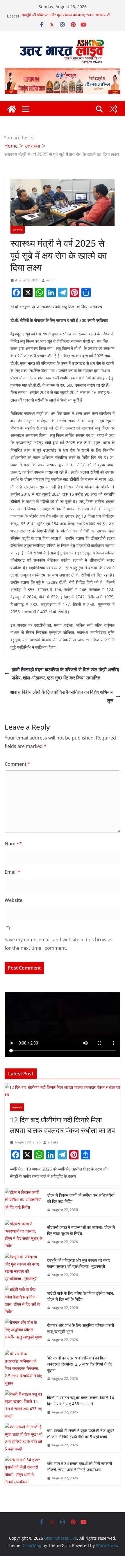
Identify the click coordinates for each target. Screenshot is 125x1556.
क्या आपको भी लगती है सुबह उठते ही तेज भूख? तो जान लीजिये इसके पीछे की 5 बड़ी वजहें (80, 1433)
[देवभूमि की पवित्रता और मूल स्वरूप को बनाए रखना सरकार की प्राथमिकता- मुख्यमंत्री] (23, 1267)
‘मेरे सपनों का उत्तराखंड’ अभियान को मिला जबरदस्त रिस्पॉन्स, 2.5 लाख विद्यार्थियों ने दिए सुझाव (79, 1364)
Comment (17, 764)
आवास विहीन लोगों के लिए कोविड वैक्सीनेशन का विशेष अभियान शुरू (61, 696)
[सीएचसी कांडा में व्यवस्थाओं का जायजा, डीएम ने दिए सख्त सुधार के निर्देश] (23, 1235)
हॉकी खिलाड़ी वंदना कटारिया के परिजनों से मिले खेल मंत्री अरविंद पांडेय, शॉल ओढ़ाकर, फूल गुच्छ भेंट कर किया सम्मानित (65, 673)
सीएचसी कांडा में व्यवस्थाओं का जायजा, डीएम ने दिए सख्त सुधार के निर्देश (81, 1230)
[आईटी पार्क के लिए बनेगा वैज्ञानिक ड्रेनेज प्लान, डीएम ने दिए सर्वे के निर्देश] (23, 1300)
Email (12, 872)
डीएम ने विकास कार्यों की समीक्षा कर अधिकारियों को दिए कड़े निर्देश (80, 1198)
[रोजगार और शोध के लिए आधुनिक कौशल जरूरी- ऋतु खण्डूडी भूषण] (23, 1333)
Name (13, 843)
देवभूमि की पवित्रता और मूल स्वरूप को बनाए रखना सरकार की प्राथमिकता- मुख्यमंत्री (78, 1263)
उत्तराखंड (17, 230)
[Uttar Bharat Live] (12, 109)
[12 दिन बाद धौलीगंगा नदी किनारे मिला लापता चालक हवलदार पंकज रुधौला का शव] (62, 1091)
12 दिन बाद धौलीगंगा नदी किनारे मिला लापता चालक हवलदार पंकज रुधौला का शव (62, 1125)
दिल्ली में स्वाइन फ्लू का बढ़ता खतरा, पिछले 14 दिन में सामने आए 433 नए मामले (80, 1400)
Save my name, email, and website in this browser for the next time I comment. (59, 943)
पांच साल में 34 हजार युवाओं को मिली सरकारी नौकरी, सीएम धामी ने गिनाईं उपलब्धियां (79, 1466)
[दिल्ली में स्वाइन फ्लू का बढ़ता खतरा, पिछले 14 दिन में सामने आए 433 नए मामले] (23, 1405)
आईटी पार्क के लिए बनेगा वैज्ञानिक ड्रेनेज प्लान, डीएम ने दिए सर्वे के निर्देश (80, 1296)
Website (13, 900)
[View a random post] (113, 109)
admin (51, 280)
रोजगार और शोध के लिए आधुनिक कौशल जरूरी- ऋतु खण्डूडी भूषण (81, 1328)
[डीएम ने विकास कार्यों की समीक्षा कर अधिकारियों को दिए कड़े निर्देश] (23, 1203)
